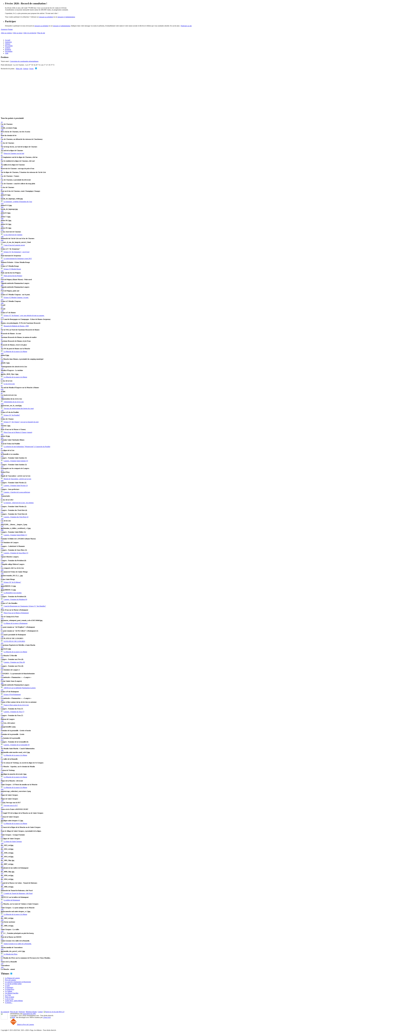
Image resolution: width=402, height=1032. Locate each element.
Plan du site (41, 33)
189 (2, 885)
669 (2, 668)
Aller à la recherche (29, 33)
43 (2, 189)
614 (2, 707)
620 (2, 389)
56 (2, 825)
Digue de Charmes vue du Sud (14, 153)
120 (2, 601)
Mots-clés (19, 69)
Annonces (4, 29)
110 (2, 963)
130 (2, 417)
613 (2, 740)
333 (2, 277)
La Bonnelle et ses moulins (13, 593)
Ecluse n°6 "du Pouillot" (12, 415)
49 (2, 137)
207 (2, 307)
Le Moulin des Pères (10, 954)
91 (2, 365)
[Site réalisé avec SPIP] (12, 1017)
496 (2, 193)
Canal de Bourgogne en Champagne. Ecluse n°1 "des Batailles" (25, 606)
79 (2, 615)
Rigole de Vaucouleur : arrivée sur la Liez (17, 479)
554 (2, 203)
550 (2, 584)
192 (2, 847)
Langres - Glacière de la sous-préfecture (17, 492)
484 (2, 281)
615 (2, 657)
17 (2, 829)
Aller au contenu (6, 33)
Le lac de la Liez (9, 384)
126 (2, 247)
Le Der (7, 985)
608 (2, 530)
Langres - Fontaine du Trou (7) (14, 712)
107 (2, 807)
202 (2, 438)
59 (2, 833)
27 (2, 328)
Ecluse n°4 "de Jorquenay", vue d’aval (16, 252)
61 (2, 765)
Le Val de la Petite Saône (13, 984)
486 (2, 683)
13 (2, 927)
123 (2, 317)
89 (2, 393)
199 (2, 474)
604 (2, 126)
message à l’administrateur (66, 17)
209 (2, 442)
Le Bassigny (9, 987)
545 (2, 271)
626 (2, 895)
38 (2, 672)
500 (2, 218)
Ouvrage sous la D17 (11, 805)
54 (2, 902)
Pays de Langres (10, 980)
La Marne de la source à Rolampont (15, 623)
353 (2, 470)
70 (2, 732)
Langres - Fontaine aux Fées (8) (14, 662)
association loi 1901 (29, 1014)
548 (2, 636)
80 (2, 625)
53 (2, 357)
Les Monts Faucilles (11, 993)
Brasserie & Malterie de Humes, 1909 (16, 326)
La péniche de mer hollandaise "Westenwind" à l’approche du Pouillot (27, 446)
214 (2, 633)
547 (2, 522)
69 (2, 729)
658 (2, 397)
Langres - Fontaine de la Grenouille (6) (17, 745)
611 (2, 512)
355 (2, 466)
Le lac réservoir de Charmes (13, 235)
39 (2, 537)
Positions (8, 49)
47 (2, 170)
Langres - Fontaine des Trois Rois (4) (16, 517)
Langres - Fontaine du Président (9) (15, 599)
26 (2, 321)
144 (2, 149)
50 (2, 133)
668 (2, 240)
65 (2, 654)
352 (2, 452)
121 (2, 299)
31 (2, 332)
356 (2, 555)
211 (2, 935)
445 (2, 434)
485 (2, 285)
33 (2, 881)
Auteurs (7, 47)
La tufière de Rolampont (12, 900)
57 (2, 779)
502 (2, 226)
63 (2, 386)
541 (2, 526)
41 (2, 174)
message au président (46, 17)
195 (2, 855)
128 (2, 311)
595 (2, 372)
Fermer (10, 29)
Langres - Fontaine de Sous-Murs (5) (16, 553)
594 (2, 789)
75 (2, 559)
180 (2, 519)
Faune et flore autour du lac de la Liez (16, 705)
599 (2, 909)
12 (2, 797)
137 (2, 487)
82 (2, 463)
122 (2, 293)
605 (2, 361)
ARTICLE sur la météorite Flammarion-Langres (20, 688)
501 (2, 222)
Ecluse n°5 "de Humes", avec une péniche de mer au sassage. (24, 315)
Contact (40, 1012)
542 (2, 725)
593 (2, 949)
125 (2, 260)
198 (2, 870)
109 (2, 574)
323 (2, 289)
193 (2, 851)
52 (2, 178)
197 (2, 862)
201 (2, 643)
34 (2, 498)
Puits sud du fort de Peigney (13, 276)
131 (2, 690)
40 (2, 141)
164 (2, 967)
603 (2, 424)
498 (2, 211)
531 (2, 939)
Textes (31, 69)
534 (2, 230)
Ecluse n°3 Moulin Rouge (12, 269)
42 (2, 182)
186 (2, 920)
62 (2, 747)
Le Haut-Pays (9, 989)
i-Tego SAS (47, 1017)
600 (2, 647)
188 (2, 916)
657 (2, 379)
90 (2, 448)
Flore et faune (9, 997)
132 (2, 368)
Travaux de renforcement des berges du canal (19, 408)
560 (2, 207)
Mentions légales (31, 1012)
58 (2, 811)
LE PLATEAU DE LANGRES (14, 641)
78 (2, 577)
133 (2, 427)
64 (2, 347)
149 (2, 236)
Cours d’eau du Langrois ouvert (14, 245)
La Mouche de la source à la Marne (15, 351)
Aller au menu (17, 33)
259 (2, 931)
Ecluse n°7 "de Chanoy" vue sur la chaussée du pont (21, 422)
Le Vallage (8, 991)
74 (2, 664)
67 (2, 185)
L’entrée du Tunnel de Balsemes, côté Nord (18, 893)
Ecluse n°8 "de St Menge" (12, 582)
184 (2, 801)
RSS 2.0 (61, 1012)
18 (2, 761)
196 (2, 858)
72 (2, 508)
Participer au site (186, 26)
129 (2, 410)
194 (2, 843)
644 (2, 494)
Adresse (25, 69)
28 (2, 343)
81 (2, 629)
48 (2, 167)
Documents (9, 46)
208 (2, 303)
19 (2, 122)
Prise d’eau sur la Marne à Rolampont (16, 613)
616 (2, 595)
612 (2, 548)
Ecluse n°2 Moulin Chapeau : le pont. (16, 297)
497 (2, 215)
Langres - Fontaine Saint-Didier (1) (15, 535)
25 (2, 339)
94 (2, 960)
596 (2, 750)
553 (2, 618)
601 (2, 837)
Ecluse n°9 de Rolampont (12, 694)
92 (2, 566)
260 (2, 570)
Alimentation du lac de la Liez (14, 402)
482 (2, 679)
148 (2, 130)
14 (2, 793)
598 (2, 819)
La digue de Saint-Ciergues (13, 841)
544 (2, 404)
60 (2, 783)
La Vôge (8, 995)
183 (2, 889)
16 (2, 815)
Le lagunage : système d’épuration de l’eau (18, 201)
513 (2, 956)
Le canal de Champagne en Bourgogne (18, 982)
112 (2, 945)
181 (2, 866)
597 (2, 772)
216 (2, 562)
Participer (22, 1012)
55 (2, 906)
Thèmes (7, 44)
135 (2, 608)
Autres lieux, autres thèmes (14, 1001)
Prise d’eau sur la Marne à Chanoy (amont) (18, 432)
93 (2, 757)
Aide (6, 53)
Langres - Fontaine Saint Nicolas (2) (16, 485)
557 (2, 696)
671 (2, 540)
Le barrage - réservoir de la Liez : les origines (19, 503)
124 (2, 264)
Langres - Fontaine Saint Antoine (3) (16, 461)
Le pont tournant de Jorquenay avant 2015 (18, 258)
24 (2, 335)
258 (2, 721)
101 (2, 717)
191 (2, 873)
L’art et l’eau (9, 999)
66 (2, 544)
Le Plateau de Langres (12, 978)
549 (2, 588)
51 (2, 163)
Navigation (8, 51)
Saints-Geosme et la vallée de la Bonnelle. (18, 944)
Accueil (7, 40)
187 (2, 924)
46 (2, 159)
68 (2, 736)
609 (2, 481)
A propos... (8, 1002)
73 (2, 713)
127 (2, 254)
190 (2, 877)
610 (2, 456)
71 (2, 504)
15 (2, 768)
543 (2, 700)
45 (2, 155)
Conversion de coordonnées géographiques (24, 61)
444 (2, 353)
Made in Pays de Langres (25, 1024)
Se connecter (5, 1012)
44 (2, 145)
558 (2, 675)
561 (2, 197)
